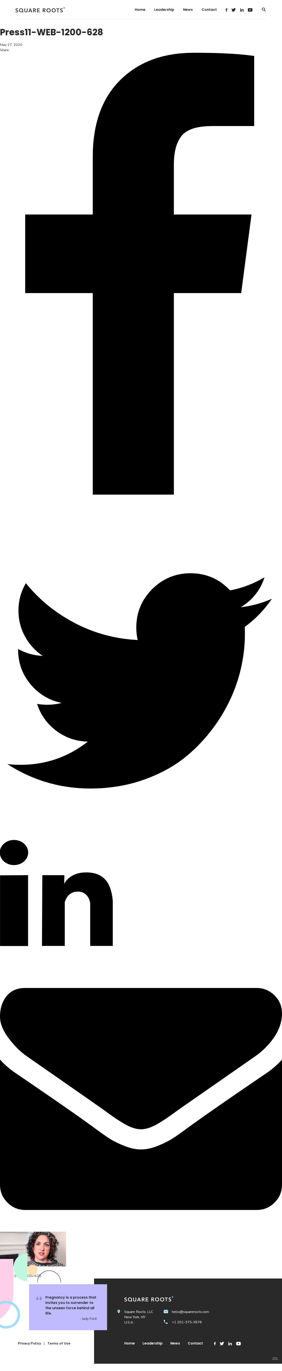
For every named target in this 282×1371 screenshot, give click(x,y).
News (188, 9)
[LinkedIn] (242, 9)
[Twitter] (234, 9)
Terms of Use (58, 1343)
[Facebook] (226, 9)
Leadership (164, 9)
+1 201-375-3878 (187, 1322)
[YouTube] (250, 9)
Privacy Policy (29, 1343)
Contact (209, 9)
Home (140, 9)
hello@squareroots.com (190, 1311)
